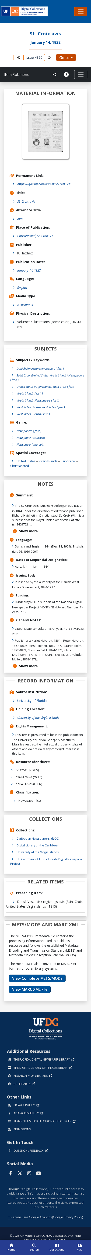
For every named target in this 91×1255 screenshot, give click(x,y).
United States (26, 461)
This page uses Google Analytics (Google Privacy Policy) (45, 1217)
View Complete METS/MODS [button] (37, 978)
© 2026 (45, 1238)
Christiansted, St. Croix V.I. (35, 236)
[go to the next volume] (49, 57)
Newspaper (25, 304)
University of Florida (32, 700)
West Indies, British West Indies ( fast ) (41, 407)
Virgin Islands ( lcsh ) (30, 393)
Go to (64, 57)
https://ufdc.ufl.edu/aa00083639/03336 (44, 184)
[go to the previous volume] (19, 57)
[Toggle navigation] (80, 11)
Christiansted (19, 466)
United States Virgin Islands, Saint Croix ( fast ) (46, 386)
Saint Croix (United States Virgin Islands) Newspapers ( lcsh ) (47, 377)
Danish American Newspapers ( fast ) (40, 368)
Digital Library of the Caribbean (38, 845)
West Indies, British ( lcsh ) (33, 414)
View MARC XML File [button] (30, 989)
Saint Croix (68, 461)
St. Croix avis (26, 201)
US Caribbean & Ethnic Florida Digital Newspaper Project (47, 861)
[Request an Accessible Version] (67, 74)
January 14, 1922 (29, 270)
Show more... (30, 531)
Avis (20, 218)
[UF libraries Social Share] (54, 74)
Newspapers (29, 431)
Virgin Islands (48, 461)
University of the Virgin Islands (38, 717)
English (22, 287)
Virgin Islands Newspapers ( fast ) (38, 400)
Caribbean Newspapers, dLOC (38, 838)
